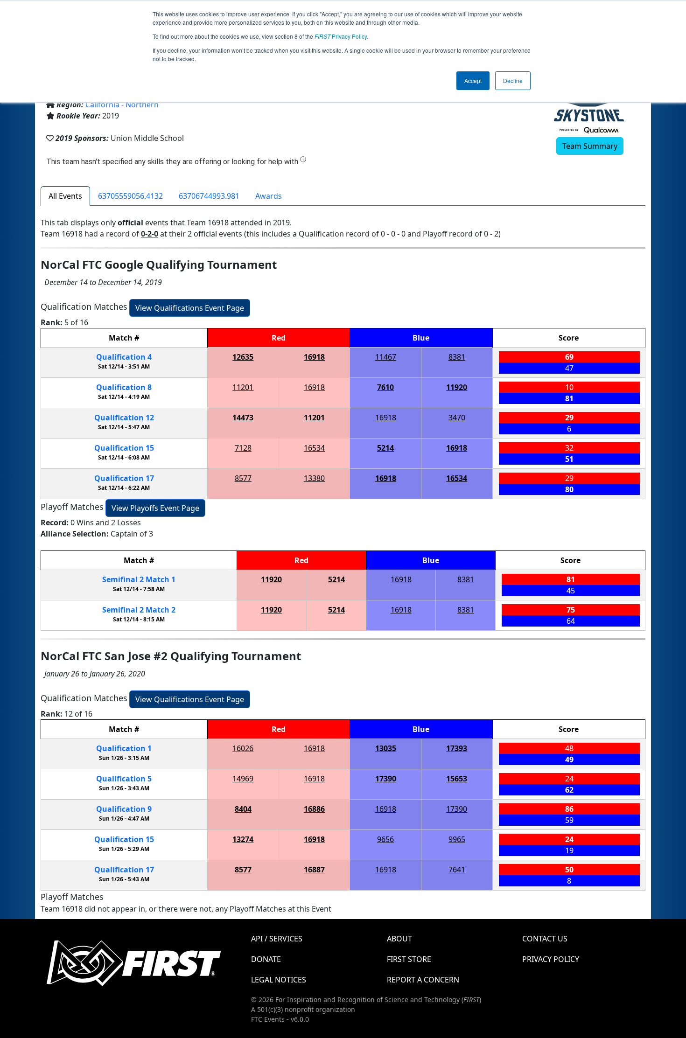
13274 (242, 839)
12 (124, 417)
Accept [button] (473, 80)
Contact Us (544, 939)
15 (124, 448)
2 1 (138, 579)
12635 (242, 357)
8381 (456, 357)
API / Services (276, 939)
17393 (456, 748)
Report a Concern (423, 980)
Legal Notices (278, 980)
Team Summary (589, 146)
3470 (456, 417)
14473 (242, 417)
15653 (456, 778)
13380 (314, 478)
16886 (314, 809)
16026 (242, 748)
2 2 (138, 610)
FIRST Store (409, 959)
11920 (456, 387)
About (399, 939)
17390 (385, 778)
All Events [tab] (65, 196)
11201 (242, 387)
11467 (385, 357)
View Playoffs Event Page (155, 508)
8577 (243, 478)
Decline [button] (513, 80)
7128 (243, 448)
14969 (242, 778)
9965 (456, 839)
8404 (243, 809)
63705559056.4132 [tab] (130, 196)
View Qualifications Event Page (189, 308)
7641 (456, 869)
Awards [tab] (268, 196)
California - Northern (122, 104)
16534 (314, 448)
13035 (385, 748)
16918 (314, 357)
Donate (266, 959)
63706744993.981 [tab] (209, 196)
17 (124, 478)
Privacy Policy (341, 36)
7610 (385, 387)
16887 (314, 869)
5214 (385, 448)
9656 (385, 839)
